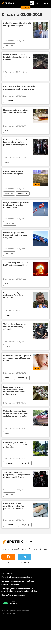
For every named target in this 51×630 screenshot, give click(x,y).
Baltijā (15, 549)
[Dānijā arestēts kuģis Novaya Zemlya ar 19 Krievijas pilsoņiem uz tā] (40, 209)
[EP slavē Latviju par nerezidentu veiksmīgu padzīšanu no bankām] (40, 510)
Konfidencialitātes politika (22, 581)
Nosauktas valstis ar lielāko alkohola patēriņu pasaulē (15, 111)
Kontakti (5, 581)
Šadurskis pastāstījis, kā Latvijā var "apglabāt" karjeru (17, 24)
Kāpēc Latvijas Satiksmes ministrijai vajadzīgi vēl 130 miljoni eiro (15, 444)
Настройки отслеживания (13, 595)
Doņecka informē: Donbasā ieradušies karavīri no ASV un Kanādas (16, 57)
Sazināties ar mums (10, 584)
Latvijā (7, 45)
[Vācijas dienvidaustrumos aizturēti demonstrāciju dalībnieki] (40, 331)
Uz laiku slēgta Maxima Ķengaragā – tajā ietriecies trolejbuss (15, 235)
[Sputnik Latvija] (8, 4)
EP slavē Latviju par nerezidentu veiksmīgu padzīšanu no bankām (13, 506)
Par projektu (6, 573)
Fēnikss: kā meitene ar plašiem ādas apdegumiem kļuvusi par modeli (17, 358)
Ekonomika (9, 101)
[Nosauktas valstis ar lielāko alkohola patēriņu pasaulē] (40, 116)
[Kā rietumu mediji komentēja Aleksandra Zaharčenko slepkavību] (40, 300)
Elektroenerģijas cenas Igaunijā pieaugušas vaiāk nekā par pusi (19, 87)
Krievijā (37, 549)
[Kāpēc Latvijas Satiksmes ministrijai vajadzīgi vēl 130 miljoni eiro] (40, 448)
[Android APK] (10, 603)
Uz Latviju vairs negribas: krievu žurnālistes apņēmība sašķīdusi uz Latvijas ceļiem (15, 413)
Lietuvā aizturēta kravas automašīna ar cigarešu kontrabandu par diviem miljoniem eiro (14, 390)
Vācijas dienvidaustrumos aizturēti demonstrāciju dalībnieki (14, 326)
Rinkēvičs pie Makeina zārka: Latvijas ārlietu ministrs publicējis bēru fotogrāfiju (16, 142)
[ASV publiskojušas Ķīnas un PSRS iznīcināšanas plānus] (40, 269)
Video (7, 193)
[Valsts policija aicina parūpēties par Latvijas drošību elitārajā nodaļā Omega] (40, 479)
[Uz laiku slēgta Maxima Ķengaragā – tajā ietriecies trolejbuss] (40, 238)
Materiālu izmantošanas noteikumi (16, 577)
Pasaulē (7, 77)
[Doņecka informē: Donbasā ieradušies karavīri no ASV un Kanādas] (40, 61)
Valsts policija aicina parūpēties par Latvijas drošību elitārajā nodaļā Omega (17, 474)
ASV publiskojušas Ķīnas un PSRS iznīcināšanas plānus (15, 264)
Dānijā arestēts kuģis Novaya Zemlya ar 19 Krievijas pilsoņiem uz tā (16, 205)
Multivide (20, 193)
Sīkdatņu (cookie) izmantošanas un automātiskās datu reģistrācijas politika (19, 589)
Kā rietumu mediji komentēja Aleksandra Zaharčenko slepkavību (16, 295)
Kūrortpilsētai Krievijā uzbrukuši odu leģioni (13, 172)
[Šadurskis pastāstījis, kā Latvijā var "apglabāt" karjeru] (40, 30)
